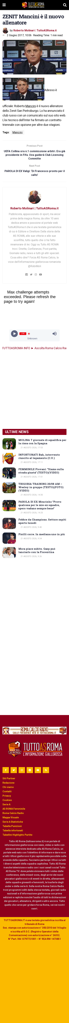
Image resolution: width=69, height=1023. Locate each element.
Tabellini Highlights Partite (17, 834)
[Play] (14, 333)
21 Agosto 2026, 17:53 (31, 447)
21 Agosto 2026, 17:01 (31, 477)
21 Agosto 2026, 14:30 (31, 495)
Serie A (6, 804)
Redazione (8, 782)
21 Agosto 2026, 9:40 (31, 527)
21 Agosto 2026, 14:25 (31, 513)
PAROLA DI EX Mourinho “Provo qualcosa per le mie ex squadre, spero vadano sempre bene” (39, 505)
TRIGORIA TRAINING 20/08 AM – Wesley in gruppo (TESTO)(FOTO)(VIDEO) (40, 487)
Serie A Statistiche (13, 821)
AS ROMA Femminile (14, 808)
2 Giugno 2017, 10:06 (19, 35)
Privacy (7, 795)
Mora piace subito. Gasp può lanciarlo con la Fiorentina (36, 550)
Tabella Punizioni (12, 826)
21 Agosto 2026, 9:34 (31, 538)
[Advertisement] (34, 389)
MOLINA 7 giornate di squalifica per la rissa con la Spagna (42, 441)
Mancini (30, 106)
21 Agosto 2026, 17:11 (31, 462)
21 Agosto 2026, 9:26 (31, 556)
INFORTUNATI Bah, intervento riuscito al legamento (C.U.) (39, 456)
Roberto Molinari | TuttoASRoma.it (35, 30)
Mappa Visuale (11, 817)
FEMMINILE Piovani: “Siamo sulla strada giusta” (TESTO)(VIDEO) (41, 470)
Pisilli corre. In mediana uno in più (41, 534)
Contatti (7, 791)
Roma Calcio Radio (13, 813)
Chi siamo (8, 787)
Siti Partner (9, 778)
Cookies (7, 800)
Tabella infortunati (13, 830)
